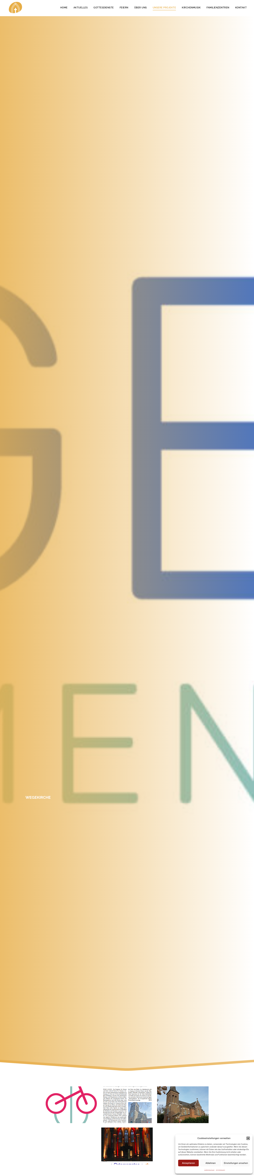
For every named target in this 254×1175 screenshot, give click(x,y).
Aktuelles (80, 7)
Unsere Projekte (164, 7)
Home (64, 7)
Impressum (220, 1170)
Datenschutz (209, 1170)
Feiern (124, 7)
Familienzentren (218, 7)
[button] (248, 1138)
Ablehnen (210, 1163)
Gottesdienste (103, 7)
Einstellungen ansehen (236, 1163)
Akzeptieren (188, 1163)
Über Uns (140, 7)
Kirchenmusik (191, 7)
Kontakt (241, 7)
